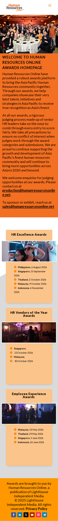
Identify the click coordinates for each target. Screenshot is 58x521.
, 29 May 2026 (30, 433)
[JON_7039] (29, 52)
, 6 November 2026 (28, 289)
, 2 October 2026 (32, 279)
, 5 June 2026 (30, 437)
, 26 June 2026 (31, 442)
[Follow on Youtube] (32, 514)
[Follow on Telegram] (44, 514)
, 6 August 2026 (32, 267)
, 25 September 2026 (30, 273)
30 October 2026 (23, 360)
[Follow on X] (26, 514)
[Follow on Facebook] (13, 514)
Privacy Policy (36, 509)
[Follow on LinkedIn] (19, 514)
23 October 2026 (23, 352)
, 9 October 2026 (32, 283)
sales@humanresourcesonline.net (28, 206)
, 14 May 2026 (30, 429)
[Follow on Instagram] (38, 514)
